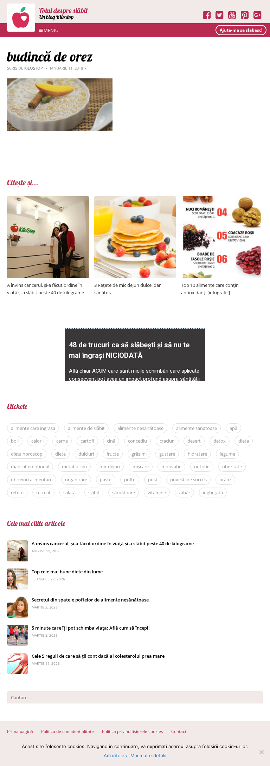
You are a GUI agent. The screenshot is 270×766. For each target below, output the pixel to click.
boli (15, 441)
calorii (37, 441)
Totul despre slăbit (63, 10)
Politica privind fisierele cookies (132, 731)
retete (17, 492)
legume (227, 454)
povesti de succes (188, 479)
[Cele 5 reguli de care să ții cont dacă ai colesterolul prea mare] (17, 656)
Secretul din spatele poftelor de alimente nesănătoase (90, 600)
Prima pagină (20, 731)
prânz (225, 479)
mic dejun (109, 466)
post (153, 479)
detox (219, 441)
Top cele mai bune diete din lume (67, 571)
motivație (171, 466)
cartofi (87, 441)
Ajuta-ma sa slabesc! (241, 30)
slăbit (93, 492)
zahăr (184, 492)
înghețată (213, 492)
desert (194, 441)
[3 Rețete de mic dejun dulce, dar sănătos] (135, 200)
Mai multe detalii (148, 755)
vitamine (157, 492)
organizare (76, 479)
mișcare (141, 466)
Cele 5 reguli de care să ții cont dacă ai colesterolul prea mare (98, 656)
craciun (167, 441)
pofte (129, 479)
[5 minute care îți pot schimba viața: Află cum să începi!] (17, 628)
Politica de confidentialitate (67, 731)
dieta (243, 441)
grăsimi (139, 454)
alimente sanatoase (196, 428)
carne (62, 441)
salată (69, 492)
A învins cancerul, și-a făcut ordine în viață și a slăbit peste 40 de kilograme (113, 543)
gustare (167, 454)
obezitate (232, 466)
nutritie (202, 466)
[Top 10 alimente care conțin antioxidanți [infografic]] (222, 200)
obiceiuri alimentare (31, 479)
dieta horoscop (27, 454)
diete (60, 454)
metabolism (74, 466)
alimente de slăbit (86, 428)
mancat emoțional (30, 466)
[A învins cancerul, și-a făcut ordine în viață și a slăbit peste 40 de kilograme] (48, 200)
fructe (113, 454)
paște (105, 479)
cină (111, 441)
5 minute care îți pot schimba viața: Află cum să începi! (91, 628)
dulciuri (86, 454)
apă (233, 428)
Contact (178, 731)
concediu (137, 441)
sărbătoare (123, 492)
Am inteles (115, 755)
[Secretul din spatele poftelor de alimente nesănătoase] (17, 600)
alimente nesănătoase (140, 428)
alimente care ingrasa (33, 428)
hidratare (197, 454)
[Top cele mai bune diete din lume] (17, 572)
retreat (43, 492)
